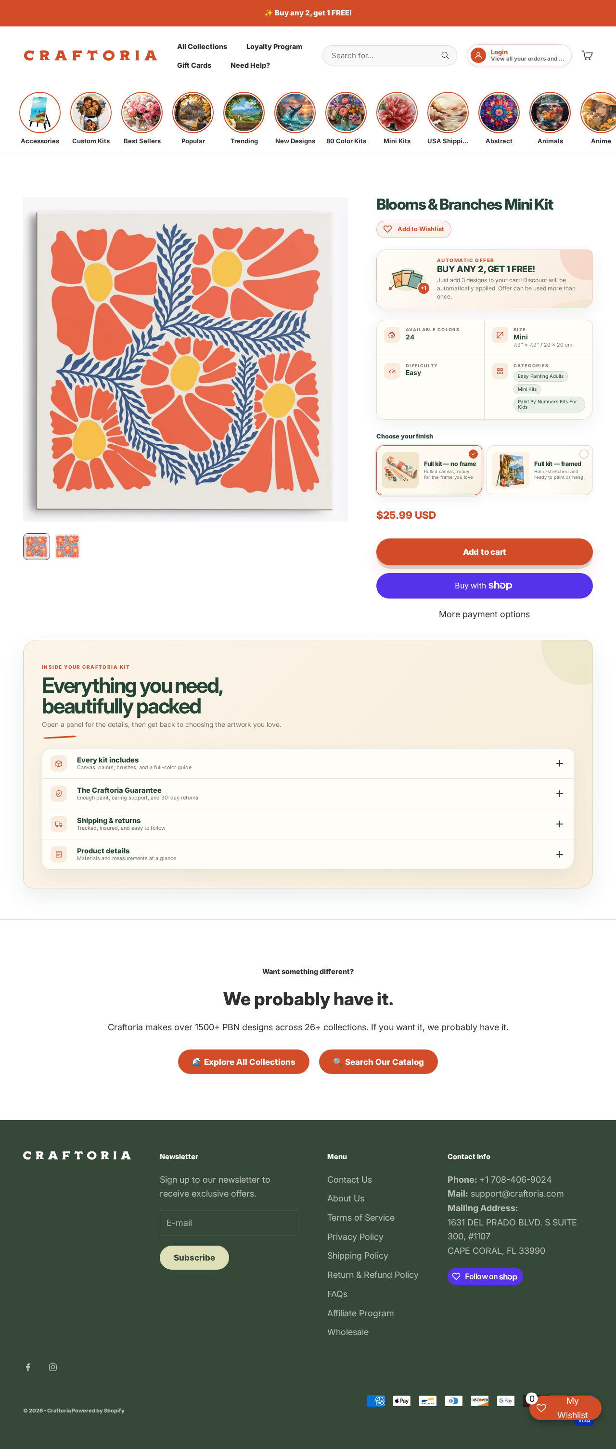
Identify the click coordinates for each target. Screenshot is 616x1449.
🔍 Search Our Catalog (378, 1062)
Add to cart (484, 552)
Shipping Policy (357, 1255)
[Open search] (445, 55)
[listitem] (40, 118)
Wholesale (348, 1332)
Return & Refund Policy (373, 1275)
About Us (345, 1198)
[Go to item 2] (67, 546)
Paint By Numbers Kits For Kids (547, 404)
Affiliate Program (360, 1313)
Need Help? (250, 65)
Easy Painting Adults (541, 376)
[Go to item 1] (36, 546)
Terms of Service (361, 1217)
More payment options (484, 614)
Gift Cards (194, 65)
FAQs (337, 1294)
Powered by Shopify (98, 1410)
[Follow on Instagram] (53, 1367)
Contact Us (349, 1179)
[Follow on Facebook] (28, 1367)
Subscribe (194, 1257)
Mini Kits (527, 389)
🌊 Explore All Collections (243, 1062)
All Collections (202, 46)
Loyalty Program (274, 46)
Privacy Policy (355, 1237)
